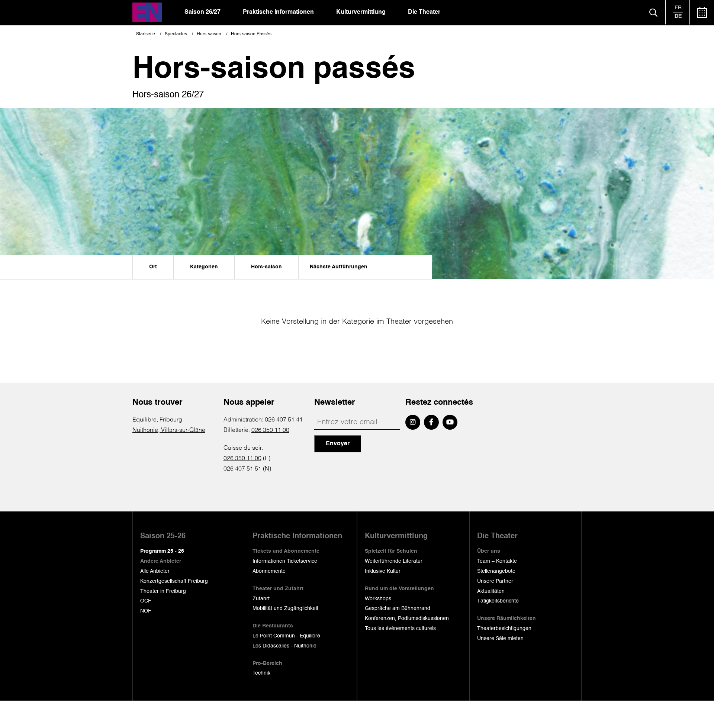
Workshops (378, 598)
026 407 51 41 (284, 420)
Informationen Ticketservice (285, 561)
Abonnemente (269, 571)
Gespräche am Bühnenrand (397, 608)
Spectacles (176, 34)
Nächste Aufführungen (338, 266)
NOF (145, 611)
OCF (145, 601)
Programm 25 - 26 (162, 551)
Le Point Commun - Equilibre (286, 636)
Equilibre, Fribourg (157, 420)
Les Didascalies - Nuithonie (284, 646)
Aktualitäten (491, 591)
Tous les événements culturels (400, 628)
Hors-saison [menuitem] (266, 266)
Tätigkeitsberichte (498, 601)
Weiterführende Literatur (393, 561)
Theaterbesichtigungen (504, 628)
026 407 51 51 (242, 469)
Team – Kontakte (497, 561)
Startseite (145, 34)
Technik (261, 673)
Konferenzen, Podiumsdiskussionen (407, 618)
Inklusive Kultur (383, 571)
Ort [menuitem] (153, 266)
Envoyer (338, 444)
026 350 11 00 (270, 430)
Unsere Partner (495, 581)
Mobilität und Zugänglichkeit (285, 608)
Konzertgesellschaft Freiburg (174, 581)
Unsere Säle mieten (500, 638)
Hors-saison (209, 34)
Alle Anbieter (155, 571)
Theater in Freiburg (163, 591)
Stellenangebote (496, 571)
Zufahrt (261, 598)
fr (678, 7)
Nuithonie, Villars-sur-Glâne (168, 430)
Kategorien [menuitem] (204, 266)
